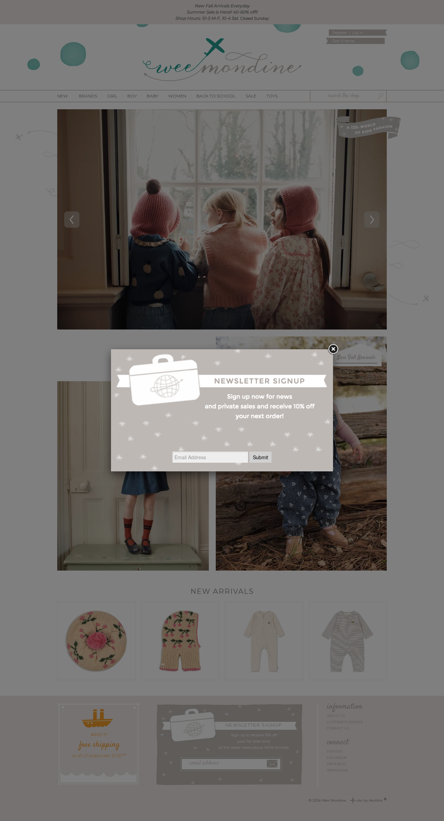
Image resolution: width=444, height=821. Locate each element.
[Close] (333, 349)
